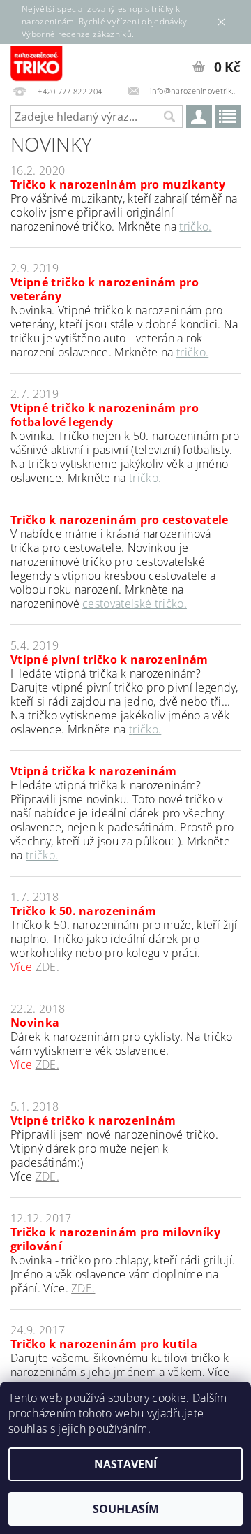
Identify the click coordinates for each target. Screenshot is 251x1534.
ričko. (146, 729)
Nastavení (125, 1464)
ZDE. (47, 966)
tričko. (195, 226)
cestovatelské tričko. (134, 603)
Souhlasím (126, 1509)
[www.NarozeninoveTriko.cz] (36, 62)
